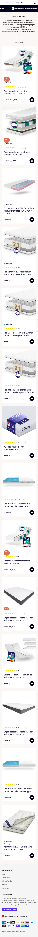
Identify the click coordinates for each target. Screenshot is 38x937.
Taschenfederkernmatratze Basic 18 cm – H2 (17, 562)
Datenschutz (6, 877)
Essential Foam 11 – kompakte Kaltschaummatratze (18, 676)
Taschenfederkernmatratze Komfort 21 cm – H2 (17, 153)
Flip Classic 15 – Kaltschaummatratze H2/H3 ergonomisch (19, 334)
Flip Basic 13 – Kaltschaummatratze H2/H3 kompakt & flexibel (19, 391)
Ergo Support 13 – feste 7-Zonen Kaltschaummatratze (18, 733)
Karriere (4, 884)
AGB (3, 874)
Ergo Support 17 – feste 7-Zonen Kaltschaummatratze (18, 619)
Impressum (5, 888)
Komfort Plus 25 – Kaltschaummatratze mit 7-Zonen (18, 848)
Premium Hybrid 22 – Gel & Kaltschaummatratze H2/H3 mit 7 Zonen (19, 211)
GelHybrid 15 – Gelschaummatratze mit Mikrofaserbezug (18, 505)
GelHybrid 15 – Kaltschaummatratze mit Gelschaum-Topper (18, 790)
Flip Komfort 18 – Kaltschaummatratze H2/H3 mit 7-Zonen (18, 273)
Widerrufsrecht (7, 881)
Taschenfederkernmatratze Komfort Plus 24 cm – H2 (17, 92)
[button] (31, 99)
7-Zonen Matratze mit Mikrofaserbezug (14, 448)
